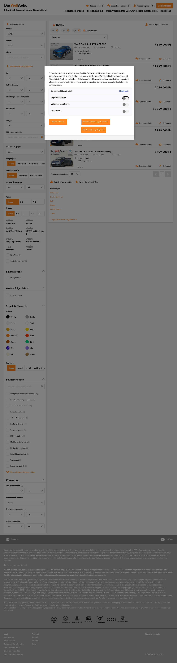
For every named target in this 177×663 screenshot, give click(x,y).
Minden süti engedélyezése (94, 130)
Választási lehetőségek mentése (95, 122)
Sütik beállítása (58, 122)
